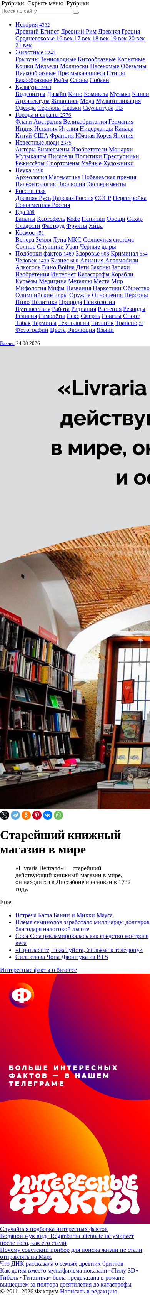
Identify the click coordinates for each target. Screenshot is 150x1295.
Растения (110, 309)
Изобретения (32, 274)
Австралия (47, 121)
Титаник (102, 323)
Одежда (25, 107)
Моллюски (74, 66)
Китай (23, 135)
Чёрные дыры (98, 246)
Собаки (99, 80)
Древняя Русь (33, 198)
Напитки (93, 218)
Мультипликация (118, 101)
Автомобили (121, 260)
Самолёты (51, 316)
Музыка (120, 94)
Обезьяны (134, 66)
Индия (24, 128)
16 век (64, 38)
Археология (31, 177)
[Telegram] (15, 815)
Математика (64, 177)
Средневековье (35, 38)
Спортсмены (63, 163)
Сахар (135, 218)
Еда (25, 212)
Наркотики (107, 288)
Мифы (56, 288)
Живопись (64, 101)
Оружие (79, 295)
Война (66, 267)
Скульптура (98, 107)
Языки (105, 329)
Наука (29, 170)
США (40, 135)
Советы (112, 316)
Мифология (30, 288)
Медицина (53, 281)
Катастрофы (94, 274)
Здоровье (92, 253)
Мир (117, 281)
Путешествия (32, 309)
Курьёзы (26, 281)
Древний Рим (79, 31)
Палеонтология (35, 184)
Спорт (131, 316)
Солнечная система (108, 239)
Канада (124, 128)
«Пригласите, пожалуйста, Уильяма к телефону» (79, 950)
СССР (103, 198)
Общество (136, 288)
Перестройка (130, 198)
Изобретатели (89, 149)
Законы (100, 267)
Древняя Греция (119, 31)
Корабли (122, 274)
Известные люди (43, 142)
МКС (75, 239)
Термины (44, 323)
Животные (35, 52)
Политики (88, 156)
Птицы (116, 73)
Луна (59, 239)
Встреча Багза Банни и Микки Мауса (64, 915)
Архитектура (32, 101)
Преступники (121, 156)
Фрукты (76, 225)
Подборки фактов (44, 253)
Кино (75, 94)
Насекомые (104, 66)
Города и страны (43, 114)
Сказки (71, 107)
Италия (68, 128)
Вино (49, 267)
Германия (120, 121)
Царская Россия (72, 198)
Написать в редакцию (88, 1291)
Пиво (22, 302)
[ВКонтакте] (47, 815)
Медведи (46, 66)
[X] (4, 815)
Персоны (136, 295)
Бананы (25, 218)
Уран (71, 246)
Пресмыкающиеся (81, 73)
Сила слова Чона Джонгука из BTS (61, 957)
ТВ (119, 107)
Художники (118, 163)
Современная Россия (42, 205)
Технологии (74, 323)
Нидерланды (96, 128)
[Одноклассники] (26, 815)
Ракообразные (33, 80)
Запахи (121, 267)
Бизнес (64, 260)
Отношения (107, 295)
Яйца (96, 225)
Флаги (23, 121)
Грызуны (27, 59)
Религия (26, 316)
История (32, 24)
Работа (61, 309)
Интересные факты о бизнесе (38, 970)
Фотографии (31, 329)
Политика (44, 302)
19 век (118, 38)
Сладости (27, 225)
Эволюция (71, 184)
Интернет (63, 274)
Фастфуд (53, 225)
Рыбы (60, 80)
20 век (136, 38)
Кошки (24, 66)
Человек (32, 260)
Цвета (58, 329)
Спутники (50, 246)
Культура (33, 87)
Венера (24, 239)
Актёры (25, 149)
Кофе (73, 218)
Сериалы (49, 107)
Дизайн (57, 94)
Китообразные (97, 59)
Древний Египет (37, 31)
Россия (30, 191)
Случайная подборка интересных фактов (54, 1229)
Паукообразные (35, 73)
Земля (43, 239)
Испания (45, 128)
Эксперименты (106, 184)
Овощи (116, 218)
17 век (82, 38)
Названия (78, 288)
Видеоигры (30, 94)
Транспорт (129, 323)
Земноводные (58, 59)
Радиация (83, 309)
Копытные (131, 59)
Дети (82, 267)
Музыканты (31, 156)
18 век (100, 38)
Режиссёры (30, 163)
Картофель (51, 218)
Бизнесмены (53, 149)
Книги (140, 94)
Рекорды (134, 309)
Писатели (60, 156)
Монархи (121, 149)
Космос (29, 232)
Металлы (80, 281)
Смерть (90, 316)
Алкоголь (27, 267)
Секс (73, 316)
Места (101, 281)
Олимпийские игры (41, 295)
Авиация (91, 260)
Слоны (79, 80)
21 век (23, 45)
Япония (123, 135)
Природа (70, 302)
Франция (62, 135)
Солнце (25, 246)
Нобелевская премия (109, 177)
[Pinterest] (37, 815)
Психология (99, 302)
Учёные (91, 163)
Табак (23, 323)
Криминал (129, 253)
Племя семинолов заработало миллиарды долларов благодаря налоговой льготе (82, 925)
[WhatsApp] (58, 815)
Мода (87, 101)
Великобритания (85, 121)
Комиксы (96, 94)
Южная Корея (93, 135)
